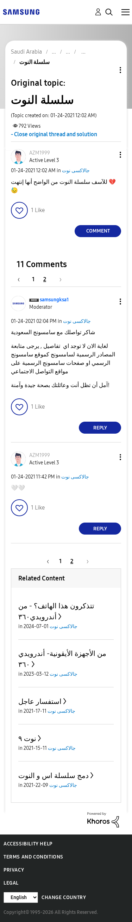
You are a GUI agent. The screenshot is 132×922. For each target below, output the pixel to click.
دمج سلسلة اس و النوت (53, 775)
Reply (100, 428)
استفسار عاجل (40, 701)
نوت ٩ (27, 738)
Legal (11, 883)
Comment (98, 231)
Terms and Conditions (33, 857)
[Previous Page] (22, 279)
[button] (108, 154)
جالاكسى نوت (76, 171)
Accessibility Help (28, 844)
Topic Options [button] (108, 70)
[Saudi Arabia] (21, 11)
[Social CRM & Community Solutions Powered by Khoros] (103, 819)
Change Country (64, 897)
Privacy (14, 870)
